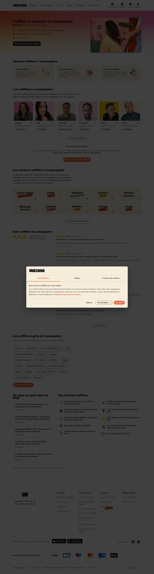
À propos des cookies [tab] (111, 278)
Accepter (119, 303)
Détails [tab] (77, 278)
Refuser (89, 303)
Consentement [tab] (43, 278)
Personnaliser (102, 303)
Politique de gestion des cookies (67, 295)
